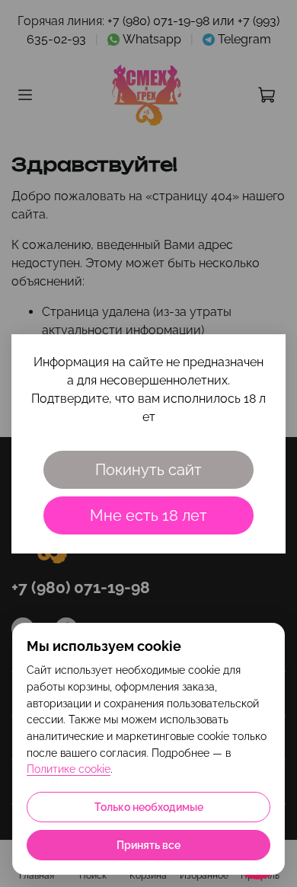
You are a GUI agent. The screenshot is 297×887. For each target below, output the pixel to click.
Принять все (148, 845)
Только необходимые (148, 807)
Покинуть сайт (148, 470)
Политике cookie (68, 769)
